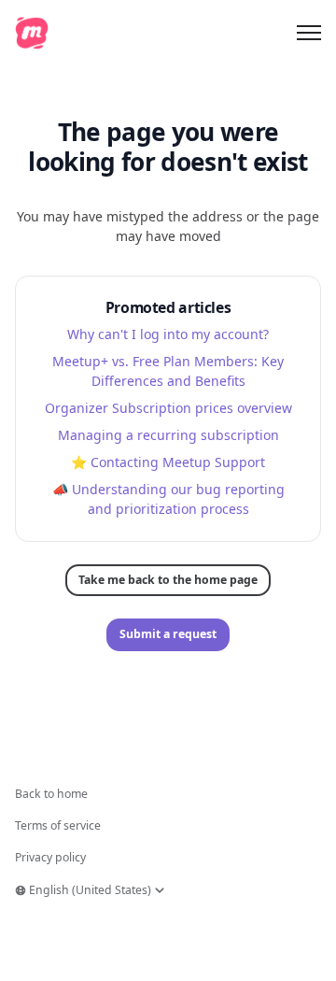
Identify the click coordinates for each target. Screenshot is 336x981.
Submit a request (168, 634)
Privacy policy (50, 857)
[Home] (32, 33)
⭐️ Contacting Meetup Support (168, 462)
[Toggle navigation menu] (309, 33)
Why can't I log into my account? (168, 334)
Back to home (51, 794)
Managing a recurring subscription (168, 435)
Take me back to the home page (168, 580)
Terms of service (58, 825)
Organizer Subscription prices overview (168, 408)
